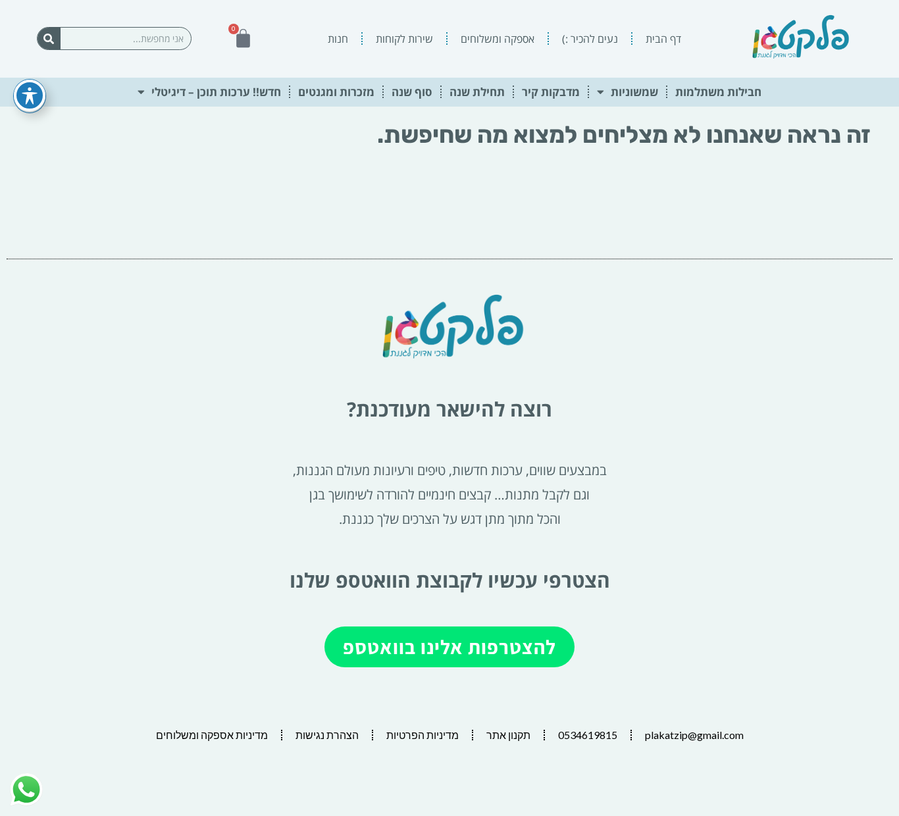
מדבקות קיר (551, 91)
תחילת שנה (477, 91)
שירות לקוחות (404, 39)
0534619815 (587, 734)
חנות (338, 39)
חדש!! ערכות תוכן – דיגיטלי (216, 91)
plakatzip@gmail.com (694, 734)
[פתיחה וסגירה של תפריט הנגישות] (29, 95)
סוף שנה (412, 91)
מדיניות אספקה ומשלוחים (212, 734)
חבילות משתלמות (718, 91)
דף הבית (663, 39)
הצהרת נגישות (327, 734)
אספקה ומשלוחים (497, 39)
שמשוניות (634, 91)
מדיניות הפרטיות (422, 734)
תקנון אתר (508, 734)
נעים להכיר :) (590, 39)
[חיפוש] (49, 38)
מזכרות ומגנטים (336, 91)
